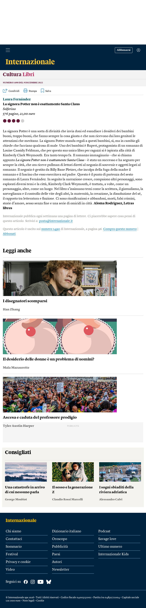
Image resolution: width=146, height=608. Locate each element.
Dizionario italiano (66, 531)
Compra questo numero (120, 229)
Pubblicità (60, 547)
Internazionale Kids (113, 554)
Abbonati (9, 233)
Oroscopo (59, 539)
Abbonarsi (124, 50)
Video (10, 570)
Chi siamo (13, 531)
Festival (12, 554)
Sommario (14, 547)
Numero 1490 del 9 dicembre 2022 (23, 83)
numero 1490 (50, 229)
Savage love (107, 539)
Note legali (28, 600)
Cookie (40, 600)
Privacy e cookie (18, 562)
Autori (57, 562)
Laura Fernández (17, 99)
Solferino (9, 109)
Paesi (56, 554)
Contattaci (14, 539)
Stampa (33, 91)
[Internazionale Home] (22, 520)
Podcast (104, 531)
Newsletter (60, 570)
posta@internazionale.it (56, 221)
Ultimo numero (110, 547)
